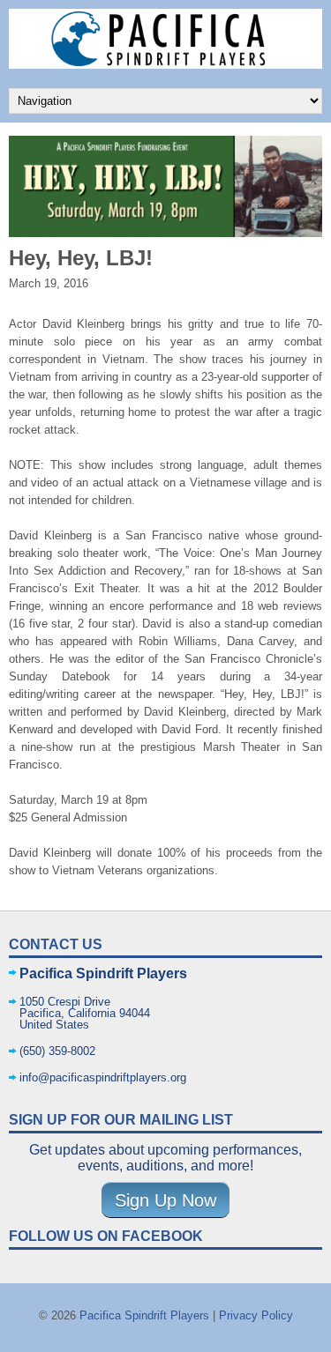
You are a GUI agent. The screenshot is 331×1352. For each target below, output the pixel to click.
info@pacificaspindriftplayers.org (102, 1077)
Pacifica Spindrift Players (144, 1315)
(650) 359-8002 (57, 1051)
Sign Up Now (165, 1199)
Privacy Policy (256, 1315)
